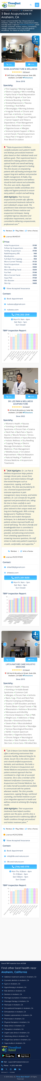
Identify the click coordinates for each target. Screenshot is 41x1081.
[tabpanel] (20, 50)
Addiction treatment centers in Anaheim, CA (20, 977)
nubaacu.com (13, 310)
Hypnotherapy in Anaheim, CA (15, 987)
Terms (12, 1072)
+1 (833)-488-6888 (16, 1065)
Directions (29, 78)
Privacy (4, 1072)
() (26, 72)
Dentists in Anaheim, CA (13, 994)
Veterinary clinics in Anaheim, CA (16, 1036)
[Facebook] (2, 1069)
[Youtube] (15, 1069)
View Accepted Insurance (16, 288)
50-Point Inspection (27, 25)
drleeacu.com (13, 573)
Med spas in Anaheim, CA (13, 1005)
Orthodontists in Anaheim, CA (15, 1012)
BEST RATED (6, 10)
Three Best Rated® (23, 1077)
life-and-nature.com (15, 862)
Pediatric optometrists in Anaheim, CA (18, 1015)
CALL (10, 64)
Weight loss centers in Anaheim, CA (17, 1040)
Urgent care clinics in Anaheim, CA (16, 1033)
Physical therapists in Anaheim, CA (16, 1022)
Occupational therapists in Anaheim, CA (18, 1008)
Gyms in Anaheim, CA (12, 984)
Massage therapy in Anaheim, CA (16, 1001)
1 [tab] (17, 391)
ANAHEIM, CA (16, 10)
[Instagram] (11, 1069)
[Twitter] (6, 1069)
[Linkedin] (19, 1069)
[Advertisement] (20, 940)
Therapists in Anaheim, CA (13, 1029)
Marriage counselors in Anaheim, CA (17, 998)
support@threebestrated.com (18, 1062)
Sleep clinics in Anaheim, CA (14, 1026)
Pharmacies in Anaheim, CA (14, 1019)
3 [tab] (21, 391)
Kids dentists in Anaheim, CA (14, 991)
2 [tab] (19, 391)
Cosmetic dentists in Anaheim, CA (16, 980)
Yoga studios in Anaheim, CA (14, 1043)
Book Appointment (15, 298)
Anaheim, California (14, 972)
